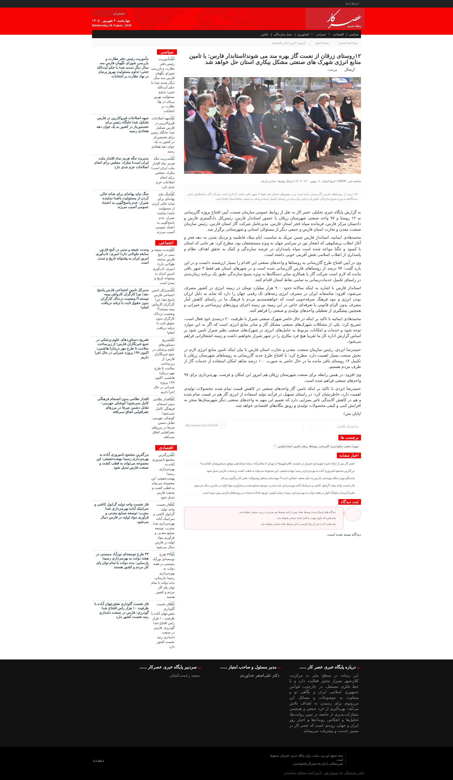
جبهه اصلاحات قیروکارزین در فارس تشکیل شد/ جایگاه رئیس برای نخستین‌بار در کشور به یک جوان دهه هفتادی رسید (122, 124)
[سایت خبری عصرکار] (184, 763)
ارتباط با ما (352, 3)
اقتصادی (338, 34)
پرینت (333, 69)
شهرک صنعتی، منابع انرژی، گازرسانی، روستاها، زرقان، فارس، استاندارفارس (318, 446)
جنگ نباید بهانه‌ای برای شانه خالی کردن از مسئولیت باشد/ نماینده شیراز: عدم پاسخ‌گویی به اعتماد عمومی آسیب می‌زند (124, 200)
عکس (264, 34)
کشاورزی (303, 34)
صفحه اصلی (322, 43)
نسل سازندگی (283, 34)
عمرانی (321, 34)
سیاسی (354, 34)
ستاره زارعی (268, 181)
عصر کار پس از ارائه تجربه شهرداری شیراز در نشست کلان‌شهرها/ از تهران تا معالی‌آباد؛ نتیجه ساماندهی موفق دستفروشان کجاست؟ (278, 463)
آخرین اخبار (289, 43)
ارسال (349, 69)
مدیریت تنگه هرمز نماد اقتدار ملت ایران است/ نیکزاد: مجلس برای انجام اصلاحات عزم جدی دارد (121, 162)
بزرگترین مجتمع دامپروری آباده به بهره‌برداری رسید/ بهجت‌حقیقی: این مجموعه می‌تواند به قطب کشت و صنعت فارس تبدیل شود (281, 470)
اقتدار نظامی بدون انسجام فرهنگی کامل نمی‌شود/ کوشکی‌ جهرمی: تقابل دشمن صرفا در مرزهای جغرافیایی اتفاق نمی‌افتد (123, 405)
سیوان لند (331, 773)
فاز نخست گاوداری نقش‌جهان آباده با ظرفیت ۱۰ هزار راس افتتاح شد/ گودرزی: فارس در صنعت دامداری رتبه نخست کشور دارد (121, 610)
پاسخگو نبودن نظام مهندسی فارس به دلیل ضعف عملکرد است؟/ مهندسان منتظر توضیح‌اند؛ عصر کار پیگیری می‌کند (288, 478)
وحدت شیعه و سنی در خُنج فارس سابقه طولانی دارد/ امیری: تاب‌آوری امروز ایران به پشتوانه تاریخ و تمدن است (122, 255)
